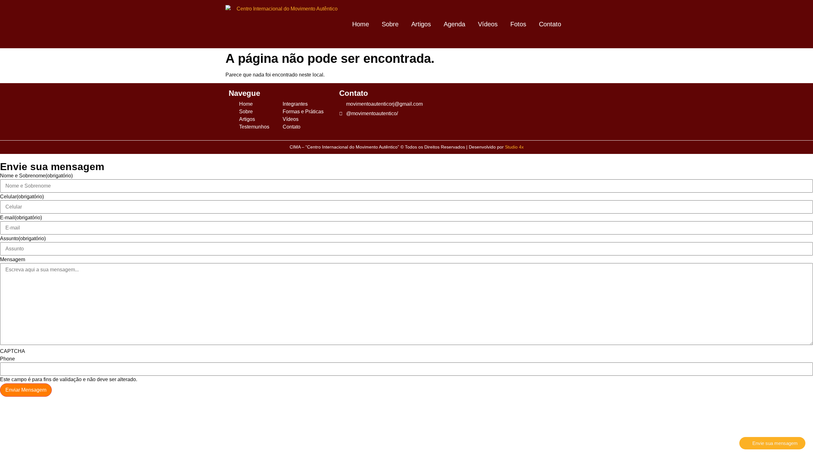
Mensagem (12, 259)
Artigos (421, 24)
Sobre (390, 24)
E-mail (21, 217)
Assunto (23, 238)
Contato (550, 24)
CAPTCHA (12, 351)
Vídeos (488, 24)
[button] (579, 24)
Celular (22, 196)
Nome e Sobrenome (36, 175)
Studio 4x (514, 146)
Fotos (518, 24)
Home (360, 24)
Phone (7, 358)
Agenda (454, 24)
